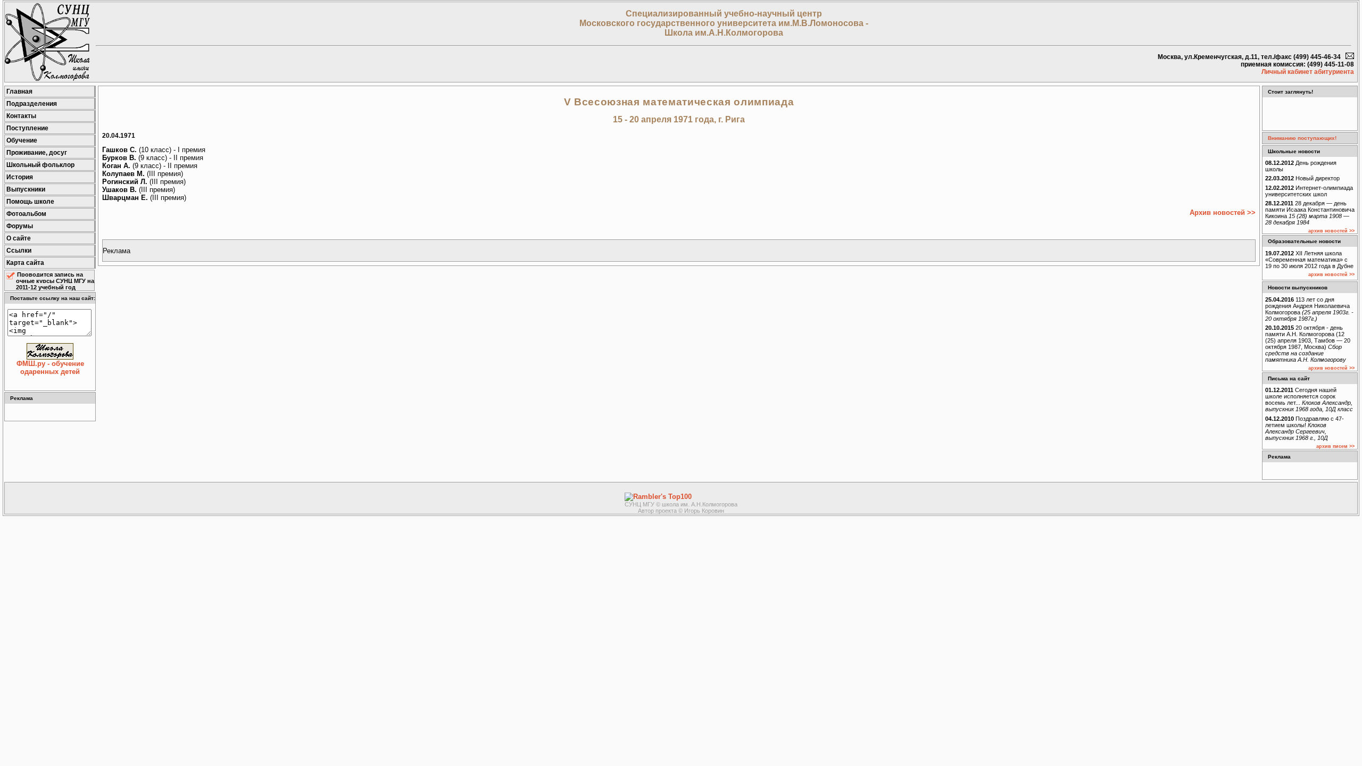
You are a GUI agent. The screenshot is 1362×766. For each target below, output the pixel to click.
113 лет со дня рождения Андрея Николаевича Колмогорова (1309, 309)
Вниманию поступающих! (1302, 138)
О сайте (18, 238)
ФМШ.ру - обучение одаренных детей (50, 368)
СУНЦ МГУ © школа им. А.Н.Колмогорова (681, 504)
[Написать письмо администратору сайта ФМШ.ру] (1350, 57)
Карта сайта (25, 263)
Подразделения (31, 103)
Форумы (19, 226)
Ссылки (18, 250)
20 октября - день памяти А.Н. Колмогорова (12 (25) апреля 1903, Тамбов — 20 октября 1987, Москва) (1307, 343)
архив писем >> (1335, 446)
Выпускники (25, 189)
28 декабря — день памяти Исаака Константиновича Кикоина (1310, 213)
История (19, 177)
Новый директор (1302, 178)
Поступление (27, 128)
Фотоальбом (26, 214)
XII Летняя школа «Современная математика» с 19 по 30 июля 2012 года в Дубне (1309, 259)
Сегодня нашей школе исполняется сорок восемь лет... (1309, 399)
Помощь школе (30, 201)
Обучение (21, 140)
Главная (19, 91)
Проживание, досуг (36, 152)
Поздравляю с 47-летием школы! (1304, 428)
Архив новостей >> (1223, 213)
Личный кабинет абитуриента (1307, 72)
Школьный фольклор (40, 165)
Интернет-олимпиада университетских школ (1309, 191)
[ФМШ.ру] (47, 78)
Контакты (21, 116)
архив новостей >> (1331, 231)
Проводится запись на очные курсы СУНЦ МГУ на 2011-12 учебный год (55, 280)
